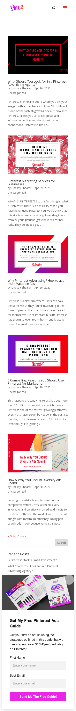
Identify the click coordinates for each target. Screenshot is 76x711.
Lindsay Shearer (21, 88)
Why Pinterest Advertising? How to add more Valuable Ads (36, 282)
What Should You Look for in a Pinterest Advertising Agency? (37, 83)
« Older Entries (17, 536)
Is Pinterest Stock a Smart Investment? (32, 560)
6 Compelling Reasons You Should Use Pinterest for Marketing (36, 382)
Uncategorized (17, 93)
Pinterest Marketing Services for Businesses (31, 182)
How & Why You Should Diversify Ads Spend (34, 481)
